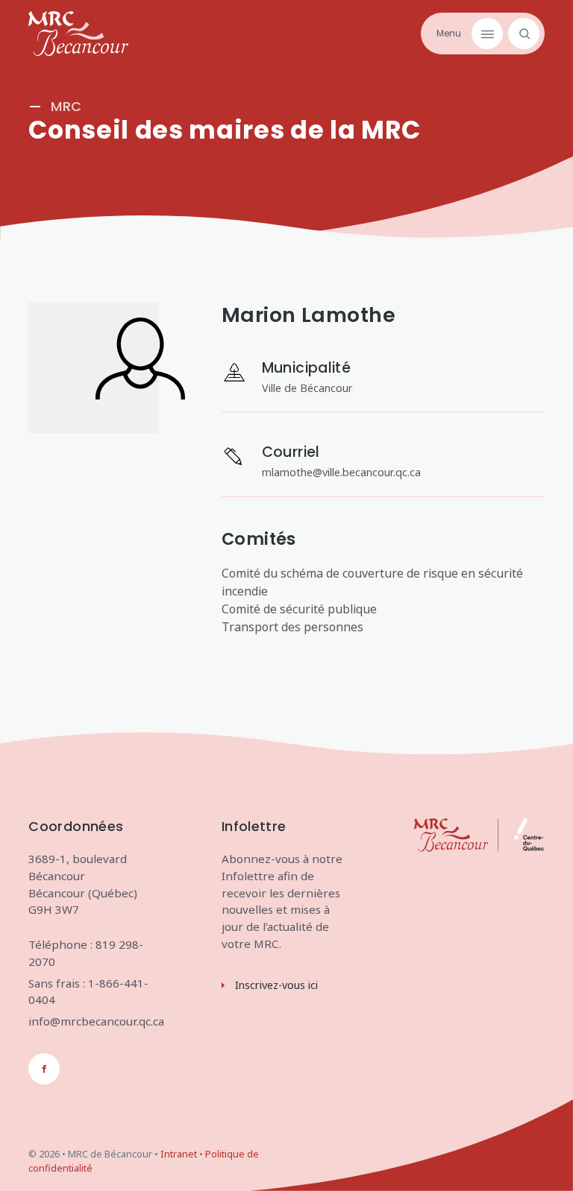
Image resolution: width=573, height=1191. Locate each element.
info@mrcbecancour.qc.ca (93, 1021)
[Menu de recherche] (521, 33)
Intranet (178, 1153)
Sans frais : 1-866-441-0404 (88, 992)
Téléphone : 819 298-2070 (85, 953)
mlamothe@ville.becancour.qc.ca (341, 472)
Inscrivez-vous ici (276, 985)
